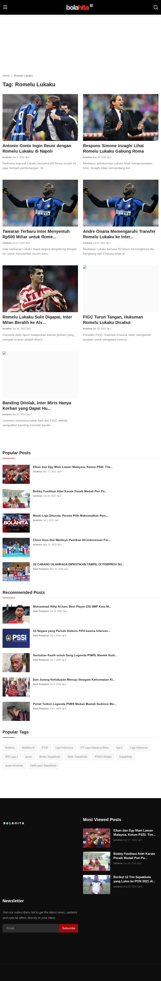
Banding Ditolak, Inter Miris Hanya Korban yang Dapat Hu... (37, 406)
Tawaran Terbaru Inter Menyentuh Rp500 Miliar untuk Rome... (36, 234)
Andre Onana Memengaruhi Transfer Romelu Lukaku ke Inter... (119, 234)
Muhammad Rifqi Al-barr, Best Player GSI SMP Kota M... (72, 606)
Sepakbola (125, 756)
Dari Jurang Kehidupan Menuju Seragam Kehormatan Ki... (74, 679)
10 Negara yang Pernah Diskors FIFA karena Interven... (71, 631)
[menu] (5, 7)
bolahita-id (28, 747)
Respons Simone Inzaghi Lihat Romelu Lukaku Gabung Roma (113, 148)
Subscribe (68, 928)
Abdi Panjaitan (41, 569)
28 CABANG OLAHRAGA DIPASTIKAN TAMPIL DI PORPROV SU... (78, 564)
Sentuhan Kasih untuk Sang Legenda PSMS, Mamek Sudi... (75, 655)
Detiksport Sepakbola (43, 765)
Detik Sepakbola (77, 756)
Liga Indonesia (64, 747)
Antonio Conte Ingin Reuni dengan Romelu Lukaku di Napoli (37, 148)
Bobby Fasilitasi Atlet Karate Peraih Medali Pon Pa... (70, 491)
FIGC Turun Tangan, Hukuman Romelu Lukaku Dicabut (113, 320)
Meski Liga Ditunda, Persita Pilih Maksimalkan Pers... (70, 515)
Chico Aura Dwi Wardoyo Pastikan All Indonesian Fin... (72, 540)
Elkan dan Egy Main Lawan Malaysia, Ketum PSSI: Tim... (73, 467)
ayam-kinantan (14, 765)
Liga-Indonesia (139, 747)
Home (6, 75)
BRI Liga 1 (11, 756)
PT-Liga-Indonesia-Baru (94, 747)
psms (28, 756)
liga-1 (119, 747)
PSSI (45, 747)
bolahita (7, 157)
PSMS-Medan (103, 756)
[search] (156, 7)
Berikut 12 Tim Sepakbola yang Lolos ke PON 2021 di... (134, 879)
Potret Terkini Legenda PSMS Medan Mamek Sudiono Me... (74, 704)
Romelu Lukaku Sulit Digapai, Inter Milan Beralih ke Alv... (37, 320)
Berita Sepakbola (49, 756)
